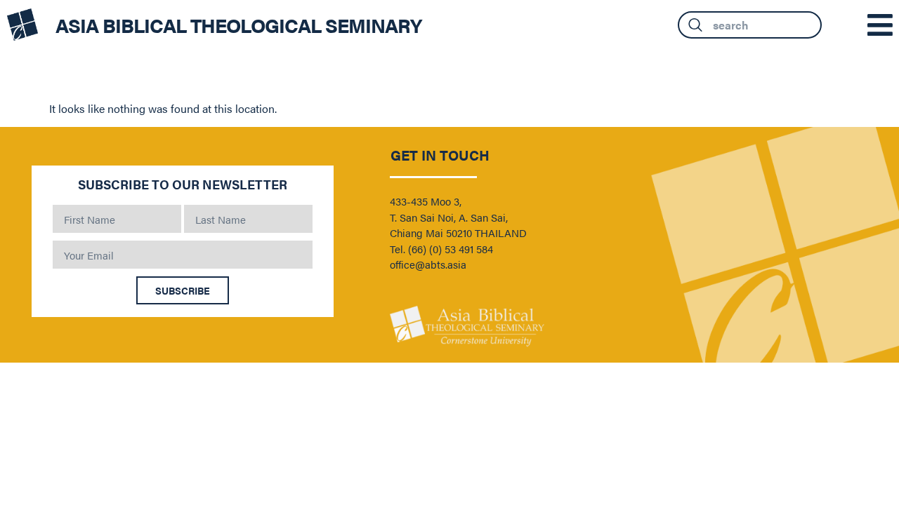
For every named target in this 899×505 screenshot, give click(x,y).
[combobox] (750, 25)
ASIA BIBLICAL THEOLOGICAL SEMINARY (238, 25)
